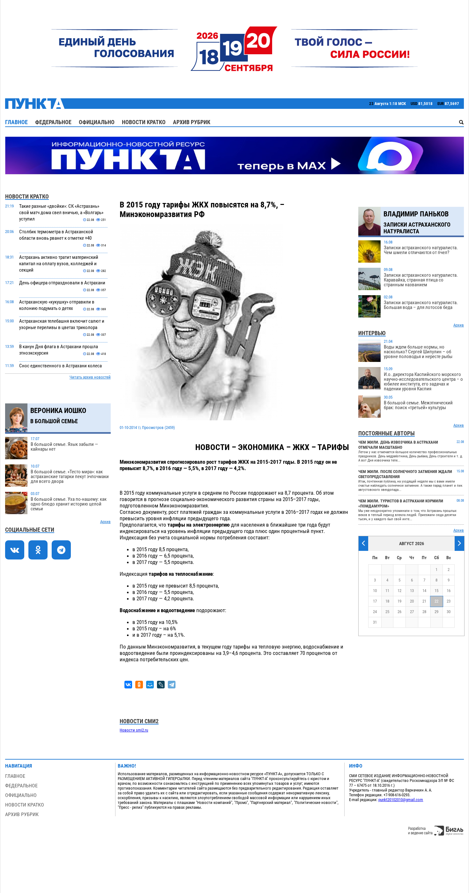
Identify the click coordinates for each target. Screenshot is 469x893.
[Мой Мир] (150, 684)
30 (448, 611)
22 (436, 601)
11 (387, 590)
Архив (105, 521)
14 (424, 590)
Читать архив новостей (90, 377)
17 (375, 601)
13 (412, 590)
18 (387, 601)
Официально (97, 122)
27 (412, 611)
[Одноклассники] (139, 684)
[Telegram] (171, 684)
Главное (16, 122)
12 (399, 590)
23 (448, 601)
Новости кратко (144, 122)
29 (436, 611)
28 (424, 611)
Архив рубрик (191, 122)
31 (375, 622)
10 (375, 590)
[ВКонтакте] (128, 684)
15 (436, 590)
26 (399, 611)
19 (399, 601)
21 (424, 601)
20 (412, 601)
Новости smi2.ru (134, 730)
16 (448, 590)
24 (375, 611)
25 (387, 611)
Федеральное (53, 122)
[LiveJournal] (161, 684)
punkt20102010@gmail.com (400, 799)
